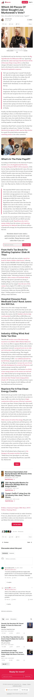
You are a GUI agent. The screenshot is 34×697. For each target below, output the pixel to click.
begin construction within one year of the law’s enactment (16, 400)
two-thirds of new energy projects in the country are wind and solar (16, 371)
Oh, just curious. (5, 643)
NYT (28, 508)
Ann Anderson (9, 568)
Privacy (24, 684)
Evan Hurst (11, 631)
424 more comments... (7, 611)
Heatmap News (11, 510)
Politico (4, 508)
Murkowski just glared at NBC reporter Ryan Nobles (16, 130)
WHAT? (3, 656)
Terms (29, 684)
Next (28, 542)
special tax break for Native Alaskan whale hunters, (15, 259)
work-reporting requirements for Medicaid (15, 224)
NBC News (22, 508)
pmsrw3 (7, 587)
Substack (9, 693)
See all (4, 664)
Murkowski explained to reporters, (11, 69)
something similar (6, 134)
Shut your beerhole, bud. (8, 629)
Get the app (25, 690)
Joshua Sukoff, (10, 50)
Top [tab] (3, 619)
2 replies (9, 604)
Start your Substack (12, 690)
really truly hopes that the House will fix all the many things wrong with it (16, 62)
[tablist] (8, 553)
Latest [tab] (7, 619)
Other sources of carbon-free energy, (12, 420)
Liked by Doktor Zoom (11, 569)
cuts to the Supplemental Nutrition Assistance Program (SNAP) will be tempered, (14, 166)
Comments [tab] (5, 553)
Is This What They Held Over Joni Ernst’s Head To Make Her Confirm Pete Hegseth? (12, 639)
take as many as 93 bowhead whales (17, 277)
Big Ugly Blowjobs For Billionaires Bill (16, 57)
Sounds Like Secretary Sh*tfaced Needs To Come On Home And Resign (12, 625)
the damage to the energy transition (14, 452)
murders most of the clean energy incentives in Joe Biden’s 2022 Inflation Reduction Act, (16, 342)
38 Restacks (20, 531)
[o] (17, 146)
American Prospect (13, 508)
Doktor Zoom (8, 18)
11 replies (9, 582)
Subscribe (24, 2)
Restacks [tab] (11, 553)
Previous (6, 542)
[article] (17, 628)
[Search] (31, 619)
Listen (30, 19)
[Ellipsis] (32, 567)
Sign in (30, 2)
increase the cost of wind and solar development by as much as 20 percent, (16, 364)
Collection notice (17, 686)
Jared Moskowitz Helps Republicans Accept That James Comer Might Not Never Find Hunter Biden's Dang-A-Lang (13, 652)
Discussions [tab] (13, 619)
